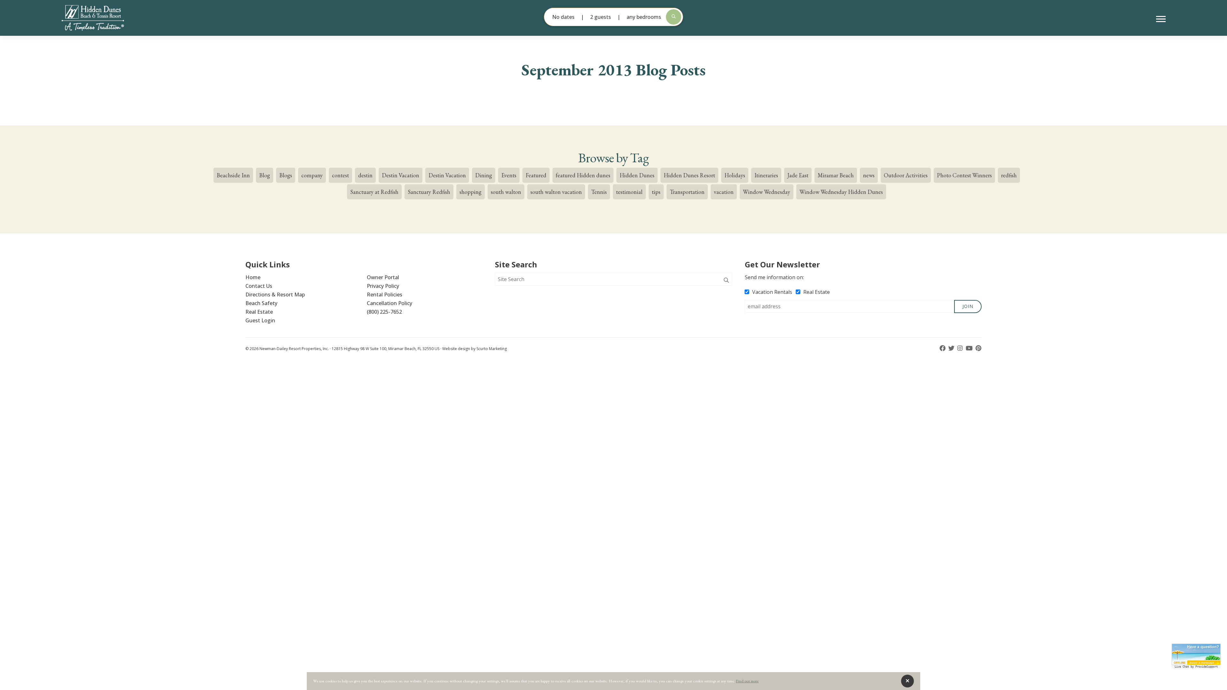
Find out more (747, 681)
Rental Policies (384, 294)
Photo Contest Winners (964, 175)
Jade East (797, 175)
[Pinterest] (979, 348)
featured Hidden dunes (583, 175)
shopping (470, 191)
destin (365, 175)
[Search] (726, 280)
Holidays (734, 175)
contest (340, 175)
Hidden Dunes (637, 175)
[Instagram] (960, 348)
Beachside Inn (233, 175)
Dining (483, 175)
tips (656, 191)
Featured (536, 175)
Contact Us (258, 285)
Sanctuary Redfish (429, 191)
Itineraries (766, 175)
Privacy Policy (383, 285)
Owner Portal (383, 277)
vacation (724, 191)
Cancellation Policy (389, 303)
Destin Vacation (400, 175)
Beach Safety (261, 303)
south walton (506, 191)
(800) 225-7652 (384, 311)
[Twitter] (952, 348)
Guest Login (260, 320)
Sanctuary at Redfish (374, 191)
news (869, 175)
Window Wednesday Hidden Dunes (841, 191)
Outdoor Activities (906, 175)
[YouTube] (970, 348)
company (312, 175)
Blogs (285, 175)
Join (967, 306)
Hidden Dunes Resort (689, 175)
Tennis (599, 191)
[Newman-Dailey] (103, 18)
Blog (264, 175)
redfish (1009, 175)
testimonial (629, 191)
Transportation (687, 191)
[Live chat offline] (1196, 654)
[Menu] (1161, 19)
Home (252, 277)
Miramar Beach (836, 175)
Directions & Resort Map (275, 294)
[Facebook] (943, 348)
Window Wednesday (766, 191)
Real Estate (259, 311)
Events (508, 175)
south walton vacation (556, 191)
